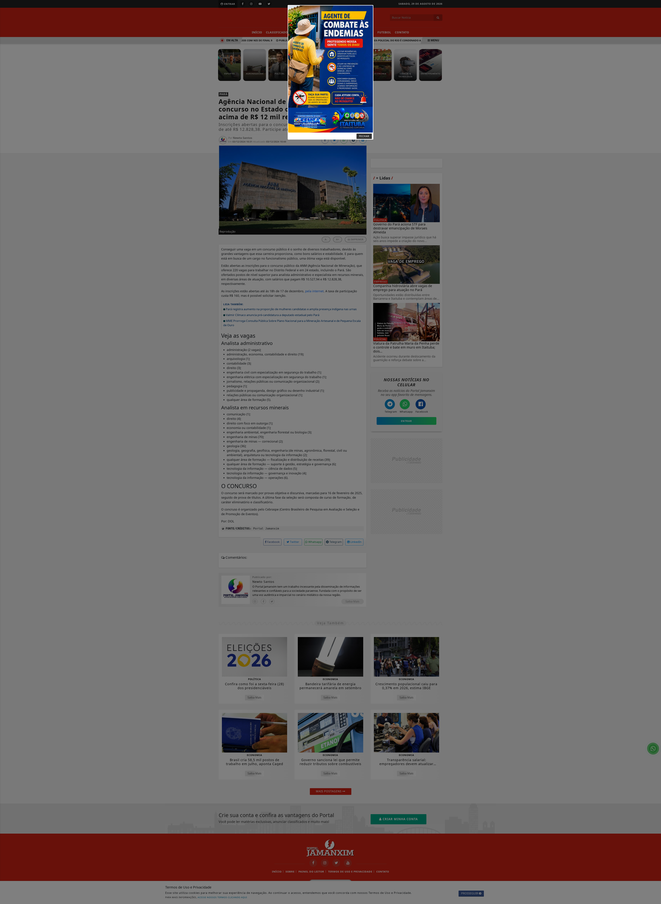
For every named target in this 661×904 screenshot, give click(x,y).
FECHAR (364, 136)
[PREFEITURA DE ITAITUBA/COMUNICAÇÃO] (330, 69)
